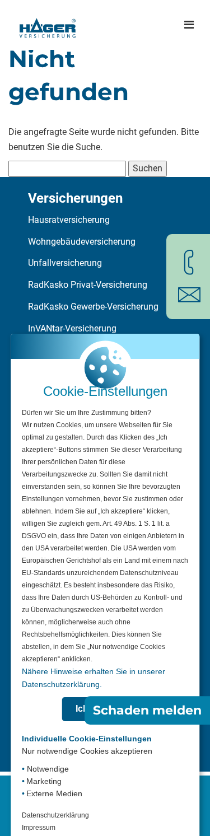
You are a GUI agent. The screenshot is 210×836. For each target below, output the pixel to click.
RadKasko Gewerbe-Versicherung (93, 306)
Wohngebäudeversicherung (82, 241)
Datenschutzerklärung (55, 815)
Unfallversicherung (65, 263)
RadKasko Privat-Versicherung (87, 284)
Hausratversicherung (69, 219)
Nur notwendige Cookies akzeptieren (87, 750)
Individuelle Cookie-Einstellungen (87, 738)
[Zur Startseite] (47, 24)
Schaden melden (147, 710)
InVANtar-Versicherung (72, 328)
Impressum (38, 828)
